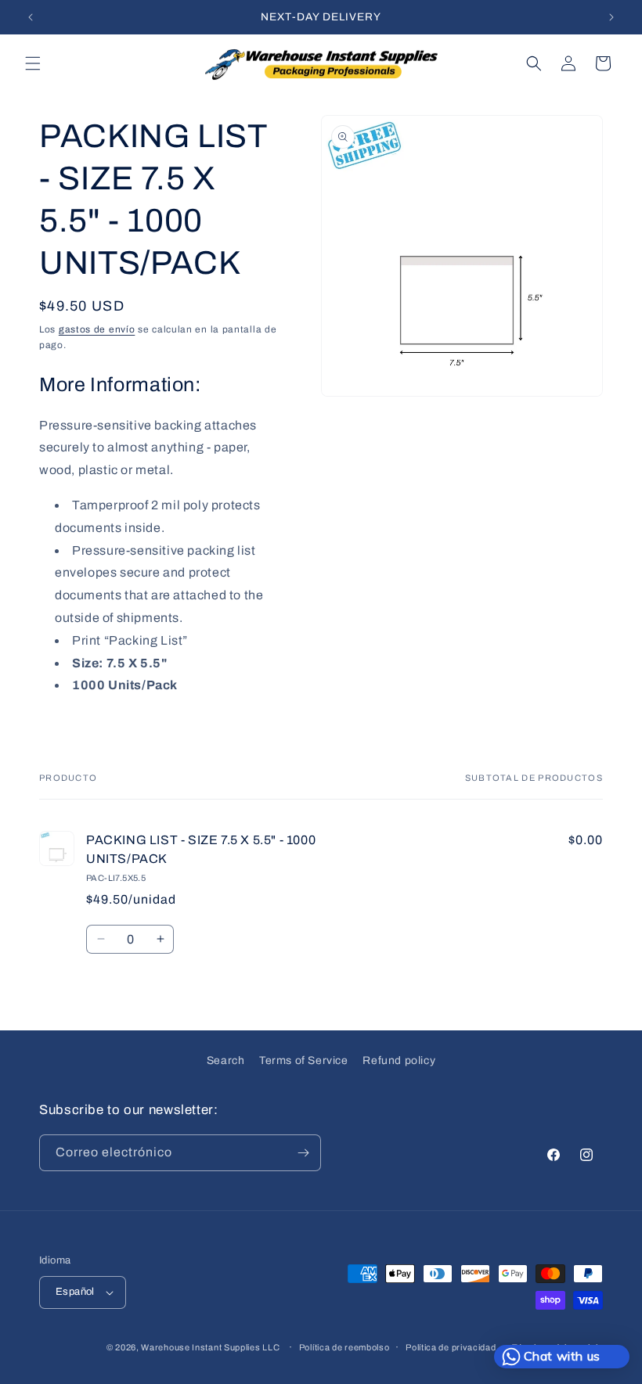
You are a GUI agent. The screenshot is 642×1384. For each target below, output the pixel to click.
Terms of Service (303, 1060)
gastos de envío (97, 329)
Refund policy (398, 1060)
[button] (33, 63)
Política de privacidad (451, 1347)
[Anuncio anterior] (30, 17)
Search (226, 1060)
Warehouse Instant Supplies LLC (210, 1347)
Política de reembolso (344, 1347)
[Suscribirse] (303, 1152)
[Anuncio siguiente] (611, 17)
